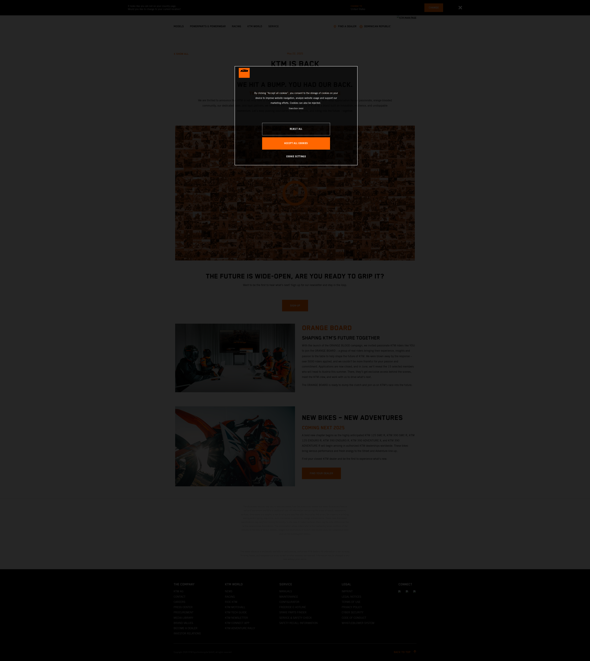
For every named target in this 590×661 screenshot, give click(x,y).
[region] (296, 115)
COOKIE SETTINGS (296, 156)
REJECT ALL (296, 129)
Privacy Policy (293, 108)
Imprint (301, 108)
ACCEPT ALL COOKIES (296, 143)
